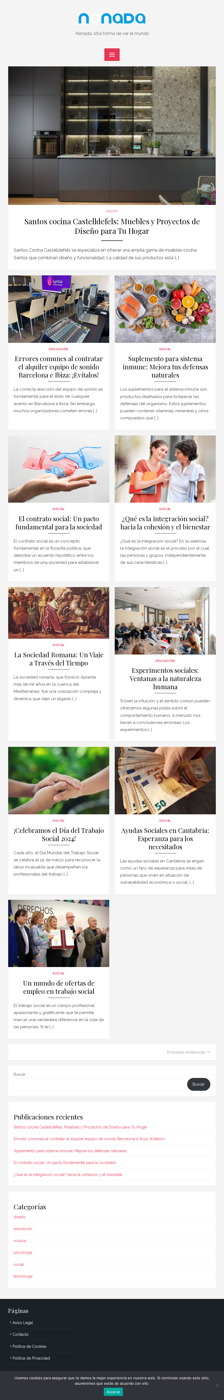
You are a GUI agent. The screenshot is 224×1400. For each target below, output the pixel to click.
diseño (111, 211)
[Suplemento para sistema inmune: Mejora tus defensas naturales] (165, 309)
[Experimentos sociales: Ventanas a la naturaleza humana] (165, 621)
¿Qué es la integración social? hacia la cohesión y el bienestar (165, 522)
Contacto (21, 1334)
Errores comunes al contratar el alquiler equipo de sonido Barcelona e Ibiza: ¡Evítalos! (59, 366)
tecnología (23, 1276)
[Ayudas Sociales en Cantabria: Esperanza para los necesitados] (165, 780)
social (165, 349)
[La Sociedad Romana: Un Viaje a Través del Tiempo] (58, 613)
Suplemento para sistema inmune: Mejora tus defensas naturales (165, 366)
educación (58, 349)
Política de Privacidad (31, 1358)
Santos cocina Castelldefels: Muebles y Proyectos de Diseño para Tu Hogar (112, 226)
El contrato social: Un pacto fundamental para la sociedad (58, 522)
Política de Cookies (29, 1346)
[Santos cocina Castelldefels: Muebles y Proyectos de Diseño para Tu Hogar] (112, 135)
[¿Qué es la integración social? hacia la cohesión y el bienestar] (165, 469)
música (20, 1241)
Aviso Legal (23, 1323)
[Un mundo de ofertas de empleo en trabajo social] (58, 933)
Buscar (20, 1074)
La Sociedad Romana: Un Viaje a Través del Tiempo (59, 658)
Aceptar (113, 1392)
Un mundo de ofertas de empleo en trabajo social (59, 987)
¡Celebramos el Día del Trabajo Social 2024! (59, 834)
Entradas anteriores (186, 1052)
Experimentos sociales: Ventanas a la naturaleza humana (165, 678)
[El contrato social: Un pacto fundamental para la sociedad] (58, 469)
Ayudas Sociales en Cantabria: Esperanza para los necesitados (165, 838)
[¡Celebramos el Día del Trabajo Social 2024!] (58, 780)
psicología (23, 1252)
